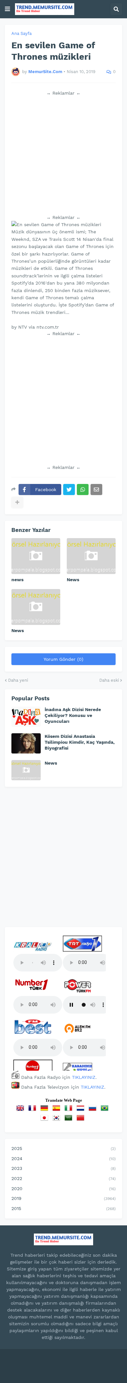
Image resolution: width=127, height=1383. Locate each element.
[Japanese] (45, 1120)
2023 (63, 1168)
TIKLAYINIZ (83, 1077)
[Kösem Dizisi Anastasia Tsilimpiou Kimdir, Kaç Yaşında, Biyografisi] (26, 743)
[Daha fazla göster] (17, 502)
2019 (63, 1198)
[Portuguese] (106, 1110)
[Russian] (94, 1110)
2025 (63, 1148)
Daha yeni (18, 680)
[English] (21, 1110)
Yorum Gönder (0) (63, 659)
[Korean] (57, 1120)
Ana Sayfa (21, 33)
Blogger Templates (89, 1360)
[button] (7, 9)
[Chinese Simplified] (82, 1120)
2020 (63, 1188)
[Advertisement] (63, 155)
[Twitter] (69, 489)
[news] (35, 556)
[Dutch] (82, 1110)
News (73, 579)
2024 (63, 1158)
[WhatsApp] (83, 489)
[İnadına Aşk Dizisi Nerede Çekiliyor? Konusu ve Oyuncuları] (26, 717)
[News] (91, 556)
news (17, 579)
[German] (45, 1110)
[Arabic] (69, 1120)
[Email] (96, 489)
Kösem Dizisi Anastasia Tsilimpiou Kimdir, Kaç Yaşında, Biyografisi (80, 742)
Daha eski (109, 680)
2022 (63, 1178)
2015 (63, 1208)
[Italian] (69, 1110)
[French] (33, 1110)
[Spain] (57, 1110)
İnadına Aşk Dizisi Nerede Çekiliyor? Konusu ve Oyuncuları (73, 715)
